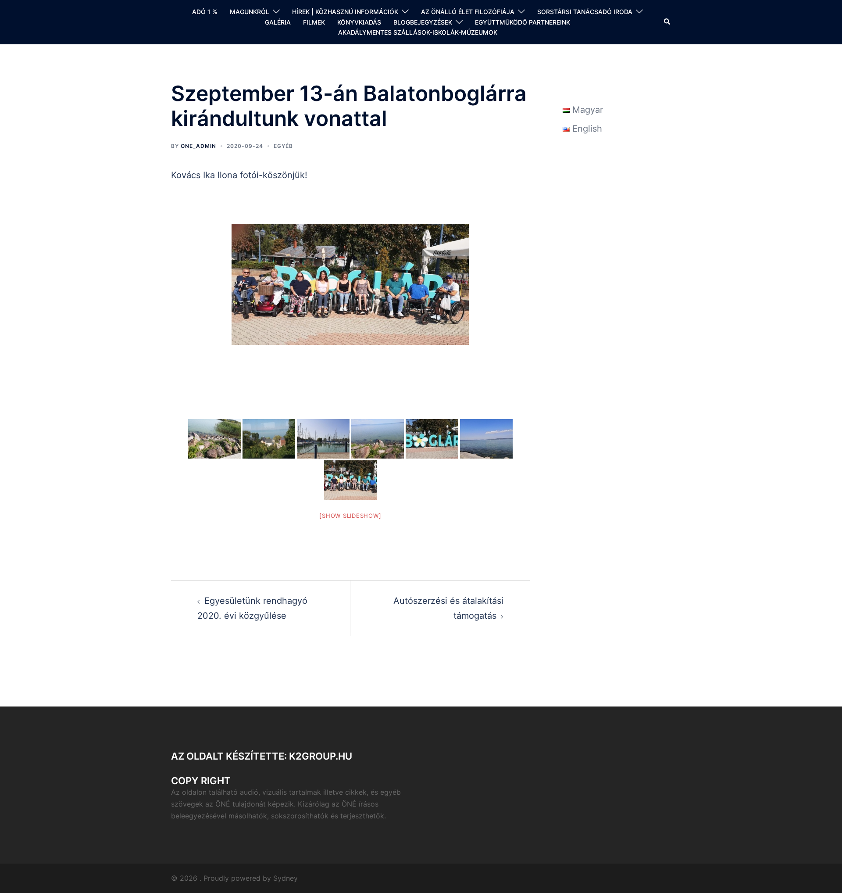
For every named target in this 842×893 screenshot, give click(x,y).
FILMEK (314, 22)
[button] (667, 21)
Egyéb (283, 146)
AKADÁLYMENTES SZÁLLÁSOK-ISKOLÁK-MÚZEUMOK (417, 32)
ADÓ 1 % (205, 11)
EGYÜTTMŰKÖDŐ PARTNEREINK (522, 22)
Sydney (285, 878)
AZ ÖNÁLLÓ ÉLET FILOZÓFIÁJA (467, 11)
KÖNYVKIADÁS (359, 22)
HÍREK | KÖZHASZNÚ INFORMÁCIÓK (345, 11)
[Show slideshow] (350, 515)
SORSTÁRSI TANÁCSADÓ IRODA (584, 11)
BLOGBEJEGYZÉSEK (422, 22)
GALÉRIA (278, 22)
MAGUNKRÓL (249, 11)
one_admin (198, 146)
